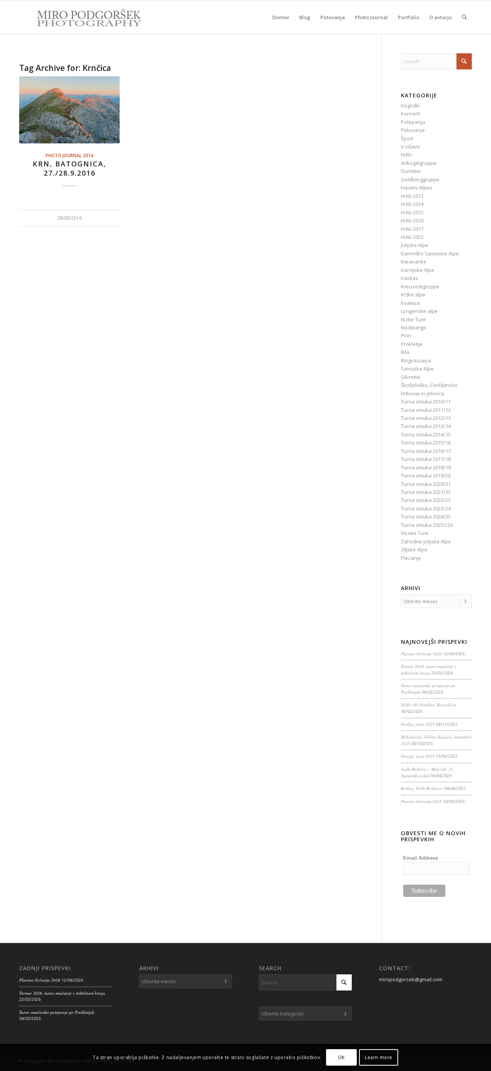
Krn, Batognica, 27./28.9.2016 (69, 168)
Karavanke (414, 261)
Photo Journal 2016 (70, 155)
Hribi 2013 (412, 195)
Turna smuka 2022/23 (426, 500)
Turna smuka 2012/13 (426, 418)
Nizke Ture (413, 319)
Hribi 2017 (412, 228)
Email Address (420, 858)
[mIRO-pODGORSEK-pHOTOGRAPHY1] (81, 17)
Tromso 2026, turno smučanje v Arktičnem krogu (428, 669)
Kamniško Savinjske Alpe (430, 253)
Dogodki (410, 105)
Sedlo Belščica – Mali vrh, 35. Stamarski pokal (427, 772)
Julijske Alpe (414, 245)
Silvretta (410, 376)
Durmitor (411, 171)
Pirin (406, 335)
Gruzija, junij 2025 (418, 756)
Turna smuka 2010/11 (426, 401)
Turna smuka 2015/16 (426, 442)
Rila (405, 352)
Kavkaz (409, 278)
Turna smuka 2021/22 (426, 492)
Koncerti (410, 113)
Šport (407, 138)
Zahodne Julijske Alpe (426, 541)
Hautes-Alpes (416, 187)
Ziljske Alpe (414, 549)
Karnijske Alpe (417, 270)
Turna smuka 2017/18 (426, 459)
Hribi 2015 (412, 212)
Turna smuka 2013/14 (426, 426)
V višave (410, 146)
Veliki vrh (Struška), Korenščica (428, 704)
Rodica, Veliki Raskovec (422, 788)
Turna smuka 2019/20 (426, 475)
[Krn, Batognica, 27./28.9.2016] (69, 109)
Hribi (406, 154)
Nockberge (413, 327)
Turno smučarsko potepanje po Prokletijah (56, 1012)
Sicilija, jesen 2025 (418, 724)
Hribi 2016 (412, 220)
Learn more (378, 1057)
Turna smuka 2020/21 (426, 483)
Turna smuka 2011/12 (426, 409)
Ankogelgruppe (419, 163)
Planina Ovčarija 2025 (421, 801)
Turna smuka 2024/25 (426, 516)
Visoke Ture (414, 533)
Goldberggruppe (420, 179)
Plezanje (411, 557)
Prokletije (412, 344)
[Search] (464, 17)
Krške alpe (413, 294)
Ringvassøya (416, 360)
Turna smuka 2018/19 (426, 467)
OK (341, 1057)
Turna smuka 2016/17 (426, 450)
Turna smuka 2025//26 (427, 525)
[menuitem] (280, 17)
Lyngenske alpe (419, 311)
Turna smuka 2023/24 (426, 508)
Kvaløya (410, 302)
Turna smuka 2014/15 (426, 434)
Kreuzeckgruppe (420, 286)
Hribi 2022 (412, 237)
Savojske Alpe (417, 368)
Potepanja (413, 121)
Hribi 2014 (412, 204)
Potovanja (413, 130)
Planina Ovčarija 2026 (421, 653)
